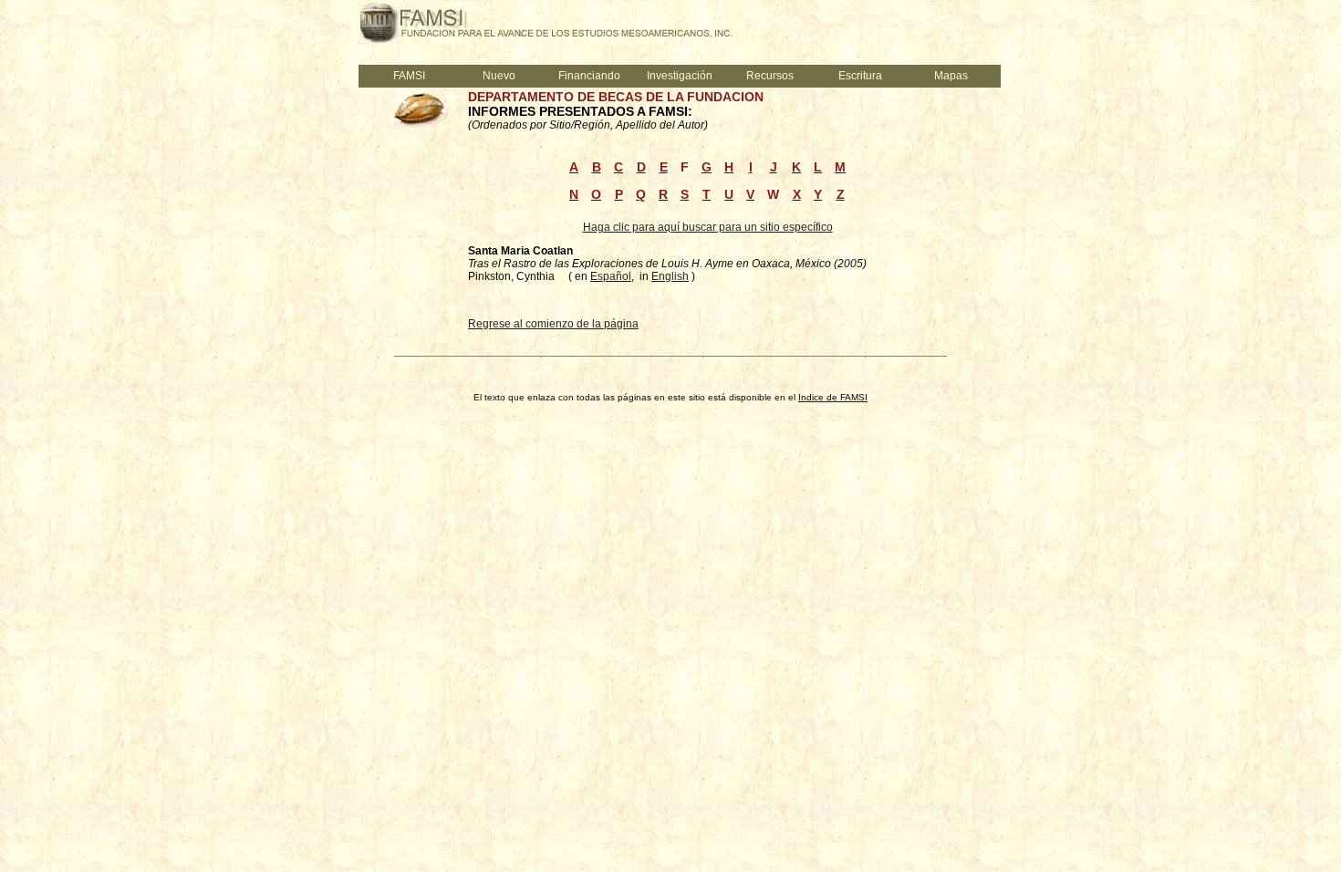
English (670, 276)
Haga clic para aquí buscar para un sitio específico (708, 227)
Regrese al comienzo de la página (553, 323)
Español (610, 276)
